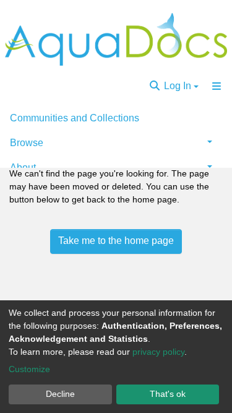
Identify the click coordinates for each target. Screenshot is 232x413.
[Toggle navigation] (216, 86)
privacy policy (158, 352)
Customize (29, 369)
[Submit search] (154, 86)
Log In (177, 85)
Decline (60, 394)
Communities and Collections (74, 118)
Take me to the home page (116, 240)
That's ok (168, 394)
